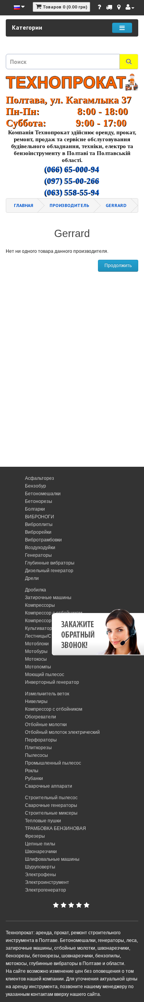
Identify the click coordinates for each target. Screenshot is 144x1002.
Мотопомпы (38, 667)
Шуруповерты (40, 867)
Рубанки (34, 778)
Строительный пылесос (51, 797)
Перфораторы (41, 740)
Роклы (31, 770)
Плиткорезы (38, 747)
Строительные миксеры (51, 813)
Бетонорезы (38, 501)
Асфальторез (39, 478)
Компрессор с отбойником (53, 709)
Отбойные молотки (46, 724)
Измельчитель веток (47, 693)
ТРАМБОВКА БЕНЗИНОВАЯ (55, 828)
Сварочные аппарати (48, 786)
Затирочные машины (48, 597)
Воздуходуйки (40, 547)
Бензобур (35, 486)
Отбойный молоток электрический (62, 732)
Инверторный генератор (52, 682)
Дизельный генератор (49, 570)
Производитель (69, 205)
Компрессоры (40, 605)
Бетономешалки (43, 493)
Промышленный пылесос (53, 763)
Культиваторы (40, 628)
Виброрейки (38, 532)
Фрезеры (35, 836)
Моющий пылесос (44, 674)
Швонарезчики (41, 851)
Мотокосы (36, 659)
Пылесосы (36, 755)
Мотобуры (36, 651)
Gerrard (116, 205)
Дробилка (35, 590)
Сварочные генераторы (51, 805)
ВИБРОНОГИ (39, 516)
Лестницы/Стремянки (48, 636)
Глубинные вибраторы (49, 563)
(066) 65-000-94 (72, 169)
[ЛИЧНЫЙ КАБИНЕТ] (130, 7)
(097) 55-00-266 (72, 180)
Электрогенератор (45, 890)
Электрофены (40, 874)
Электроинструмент (47, 882)
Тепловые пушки (43, 820)
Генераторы (38, 555)
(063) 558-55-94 (72, 192)
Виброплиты (39, 524)
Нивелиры (36, 701)
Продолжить (118, 265)
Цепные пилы (40, 844)
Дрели (32, 578)
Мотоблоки (37, 643)
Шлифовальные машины (52, 859)
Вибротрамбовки (43, 540)
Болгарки (35, 509)
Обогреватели (40, 717)
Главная (23, 205)
